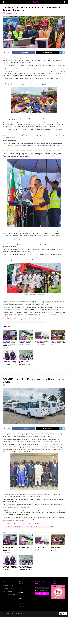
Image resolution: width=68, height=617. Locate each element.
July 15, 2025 (17, 13)
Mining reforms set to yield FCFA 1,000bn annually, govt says (58, 342)
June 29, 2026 (22, 366)
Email (36, 586)
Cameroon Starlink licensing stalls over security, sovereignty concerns (41, 342)
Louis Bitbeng (9, 13)
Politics (20, 586)
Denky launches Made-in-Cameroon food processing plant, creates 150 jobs (25, 362)
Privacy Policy (21, 603)
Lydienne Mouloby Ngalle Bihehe (30, 526)
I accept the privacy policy (41, 590)
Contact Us (21, 606)
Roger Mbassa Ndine (43, 526)
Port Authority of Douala (40, 321)
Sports (20, 590)
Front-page (21, 583)
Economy (8, 4)
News (20, 581)
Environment (21, 592)
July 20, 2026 (54, 345)
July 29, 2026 (22, 345)
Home (4, 4)
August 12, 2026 (6, 347)
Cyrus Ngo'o (8, 321)
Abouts (20, 598)
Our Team (21, 601)
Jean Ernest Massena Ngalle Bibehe (21, 321)
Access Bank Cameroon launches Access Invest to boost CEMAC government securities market (9, 343)
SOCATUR (52, 526)
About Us (20, 600)
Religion (20, 595)
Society (20, 588)
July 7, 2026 (5, 366)
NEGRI (31, 321)
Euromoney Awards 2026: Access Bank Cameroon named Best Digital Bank (25, 342)
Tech (20, 585)
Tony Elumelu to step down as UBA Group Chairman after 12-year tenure (10, 362)
